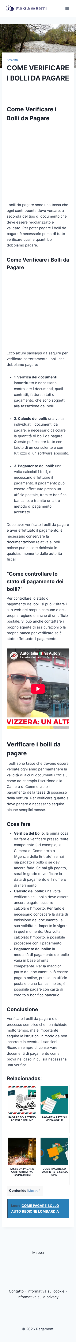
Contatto (16, 1291)
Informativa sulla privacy (38, 1297)
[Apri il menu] (67, 8)
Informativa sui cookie (45, 1291)
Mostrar (33, 1191)
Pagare (12, 59)
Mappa (38, 1252)
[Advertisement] (38, 164)
